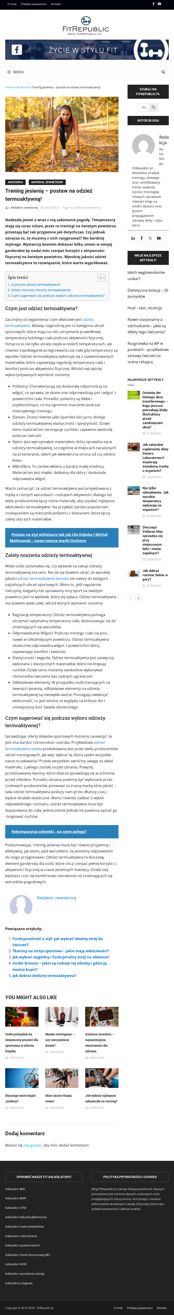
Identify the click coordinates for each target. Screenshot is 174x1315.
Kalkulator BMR (15, 1198)
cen (71, 207)
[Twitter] (150, 238)
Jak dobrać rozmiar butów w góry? (155, 575)
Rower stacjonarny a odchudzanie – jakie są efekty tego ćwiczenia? (147, 325)
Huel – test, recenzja (145, 307)
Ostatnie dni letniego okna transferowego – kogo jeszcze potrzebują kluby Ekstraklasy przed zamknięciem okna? (155, 410)
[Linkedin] (133, 238)
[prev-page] (131, 598)
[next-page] (138, 598)
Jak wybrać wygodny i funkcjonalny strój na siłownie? (60, 957)
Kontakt (56, 4)
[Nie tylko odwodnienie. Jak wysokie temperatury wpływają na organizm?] (134, 489)
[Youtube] (160, 3)
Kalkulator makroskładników (24, 1226)
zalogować (32, 1145)
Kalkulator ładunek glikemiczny (26, 1217)
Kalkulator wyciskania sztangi (24, 1274)
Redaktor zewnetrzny (24, 207)
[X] (166, 3)
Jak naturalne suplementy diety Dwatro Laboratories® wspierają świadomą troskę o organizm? (156, 458)
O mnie (12, 4)
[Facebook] (154, 3)
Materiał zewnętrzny (47, 182)
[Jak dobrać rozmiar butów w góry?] (134, 571)
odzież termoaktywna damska (43, 578)
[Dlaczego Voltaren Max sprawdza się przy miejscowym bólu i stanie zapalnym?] (134, 528)
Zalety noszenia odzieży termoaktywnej (40, 290)
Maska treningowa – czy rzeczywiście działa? (60, 1039)
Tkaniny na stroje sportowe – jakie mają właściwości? (60, 950)
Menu (18, 72)
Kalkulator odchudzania (21, 1236)
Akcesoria (22, 87)
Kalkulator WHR (16, 1264)
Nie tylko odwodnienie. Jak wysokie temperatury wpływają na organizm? (156, 499)
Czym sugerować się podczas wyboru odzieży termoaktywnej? (57, 295)
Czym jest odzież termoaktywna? (35, 284)
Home (9, 87)
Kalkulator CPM (15, 1208)
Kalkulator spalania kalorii (22, 1245)
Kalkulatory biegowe (19, 1283)
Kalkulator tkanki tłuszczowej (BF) (27, 1255)
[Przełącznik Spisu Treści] (99, 278)
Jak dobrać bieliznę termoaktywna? (44, 975)
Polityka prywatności (34, 4)
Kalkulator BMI (15, 1189)
